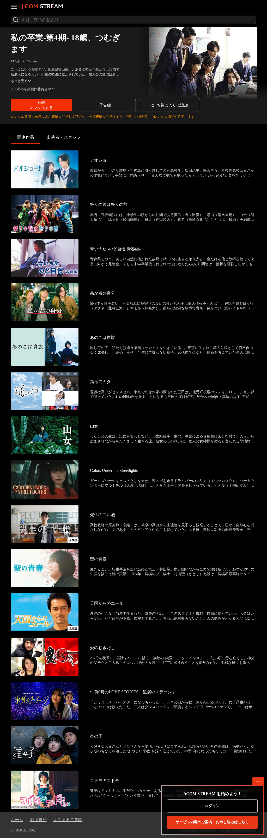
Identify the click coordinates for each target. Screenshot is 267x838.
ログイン (212, 806)
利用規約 (38, 819)
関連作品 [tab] (25, 137)
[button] (41, 105)
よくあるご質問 (67, 819)
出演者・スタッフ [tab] (64, 137)
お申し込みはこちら (212, 822)
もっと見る (19, 81)
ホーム (17, 819)
